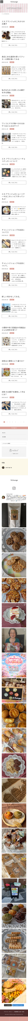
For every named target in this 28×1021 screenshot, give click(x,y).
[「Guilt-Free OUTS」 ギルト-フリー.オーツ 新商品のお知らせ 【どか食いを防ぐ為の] (14, 515)
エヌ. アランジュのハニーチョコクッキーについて (13, 159)
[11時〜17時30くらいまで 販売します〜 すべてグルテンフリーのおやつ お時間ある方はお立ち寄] (14, 916)
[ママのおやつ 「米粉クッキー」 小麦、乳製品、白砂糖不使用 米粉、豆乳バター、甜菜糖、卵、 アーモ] (14, 765)
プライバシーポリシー (8, 1011)
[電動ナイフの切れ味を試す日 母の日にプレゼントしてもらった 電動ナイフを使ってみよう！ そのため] (14, 615)
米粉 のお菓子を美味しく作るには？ (13, 393)
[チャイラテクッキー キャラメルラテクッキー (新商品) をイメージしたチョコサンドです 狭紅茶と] (14, 941)
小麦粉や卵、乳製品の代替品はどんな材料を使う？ (14, 328)
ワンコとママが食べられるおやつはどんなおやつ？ (13, 124)
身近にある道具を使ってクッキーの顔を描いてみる (13, 57)
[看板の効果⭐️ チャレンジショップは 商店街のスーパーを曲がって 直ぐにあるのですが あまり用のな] (14, 890)
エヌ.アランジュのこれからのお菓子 (13, 22)
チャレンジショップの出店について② (13, 231)
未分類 (12, 164)
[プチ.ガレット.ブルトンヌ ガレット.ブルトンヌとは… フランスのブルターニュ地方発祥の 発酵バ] (14, 715)
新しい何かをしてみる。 (11, 296)
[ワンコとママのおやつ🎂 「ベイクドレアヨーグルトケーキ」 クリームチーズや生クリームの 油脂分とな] (14, 991)
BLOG (11, 27)
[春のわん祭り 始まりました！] (14, 690)
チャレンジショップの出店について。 (13, 264)
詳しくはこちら (13, 45)
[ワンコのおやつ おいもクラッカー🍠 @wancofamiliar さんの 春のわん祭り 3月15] (14, 740)
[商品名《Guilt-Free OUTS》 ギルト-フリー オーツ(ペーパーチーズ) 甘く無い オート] (14, 565)
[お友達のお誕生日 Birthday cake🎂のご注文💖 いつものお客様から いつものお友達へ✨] (14, 840)
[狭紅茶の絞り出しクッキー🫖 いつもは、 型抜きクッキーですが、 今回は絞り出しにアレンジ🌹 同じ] (14, 540)
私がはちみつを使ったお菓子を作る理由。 (13, 91)
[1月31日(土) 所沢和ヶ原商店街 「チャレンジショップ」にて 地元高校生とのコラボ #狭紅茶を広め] (14, 790)
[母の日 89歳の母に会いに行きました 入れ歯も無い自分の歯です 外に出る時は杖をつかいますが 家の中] (14, 640)
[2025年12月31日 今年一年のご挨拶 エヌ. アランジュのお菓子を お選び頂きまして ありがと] (14, 815)
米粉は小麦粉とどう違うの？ (13, 361)
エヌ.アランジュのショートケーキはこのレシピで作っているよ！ (13, 196)
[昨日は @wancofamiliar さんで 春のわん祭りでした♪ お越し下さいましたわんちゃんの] (14, 665)
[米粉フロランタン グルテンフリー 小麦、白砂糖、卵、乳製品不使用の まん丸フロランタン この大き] (14, 590)
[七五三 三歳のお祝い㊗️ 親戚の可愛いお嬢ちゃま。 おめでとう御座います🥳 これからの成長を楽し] (14, 966)
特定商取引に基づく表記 (19, 1011)
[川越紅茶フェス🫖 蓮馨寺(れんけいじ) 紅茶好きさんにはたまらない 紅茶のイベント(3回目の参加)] (14, 865)
